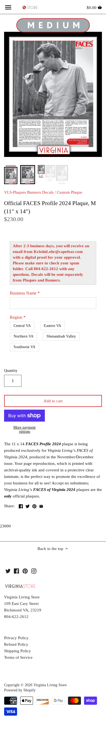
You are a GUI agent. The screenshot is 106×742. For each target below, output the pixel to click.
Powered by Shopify (20, 690)
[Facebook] (16, 571)
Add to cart (53, 401)
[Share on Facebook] (21, 505)
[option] (10, 174)
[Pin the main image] (34, 505)
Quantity (10, 371)
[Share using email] (41, 505)
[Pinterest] (25, 571)
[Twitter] (8, 571)
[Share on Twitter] (28, 505)
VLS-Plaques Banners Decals (29, 192)
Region (18, 317)
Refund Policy (16, 644)
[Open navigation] (8, 7)
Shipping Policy (17, 651)
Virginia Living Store (50, 685)
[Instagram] (33, 571)
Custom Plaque (69, 192)
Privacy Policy (16, 638)
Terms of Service (18, 657)
